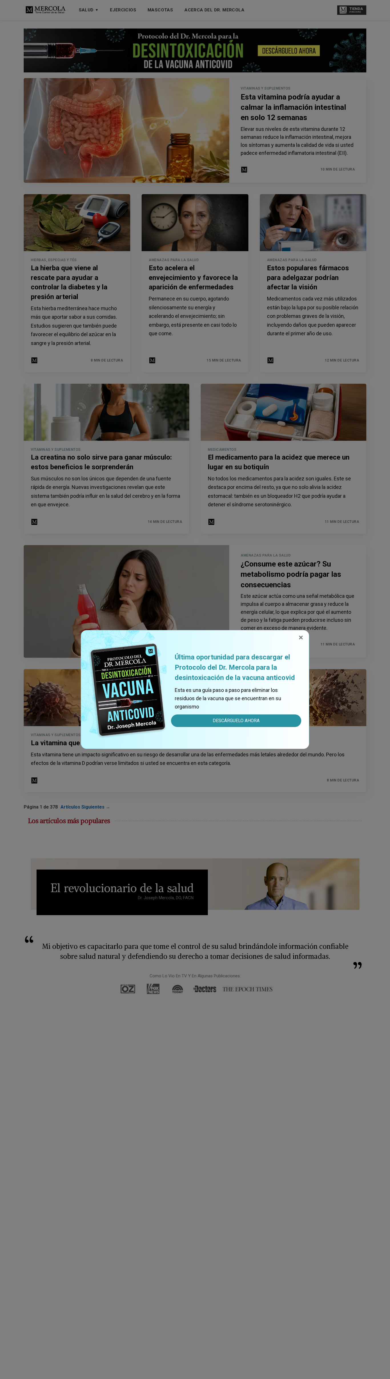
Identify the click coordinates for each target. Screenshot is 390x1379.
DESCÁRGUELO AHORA (236, 720)
